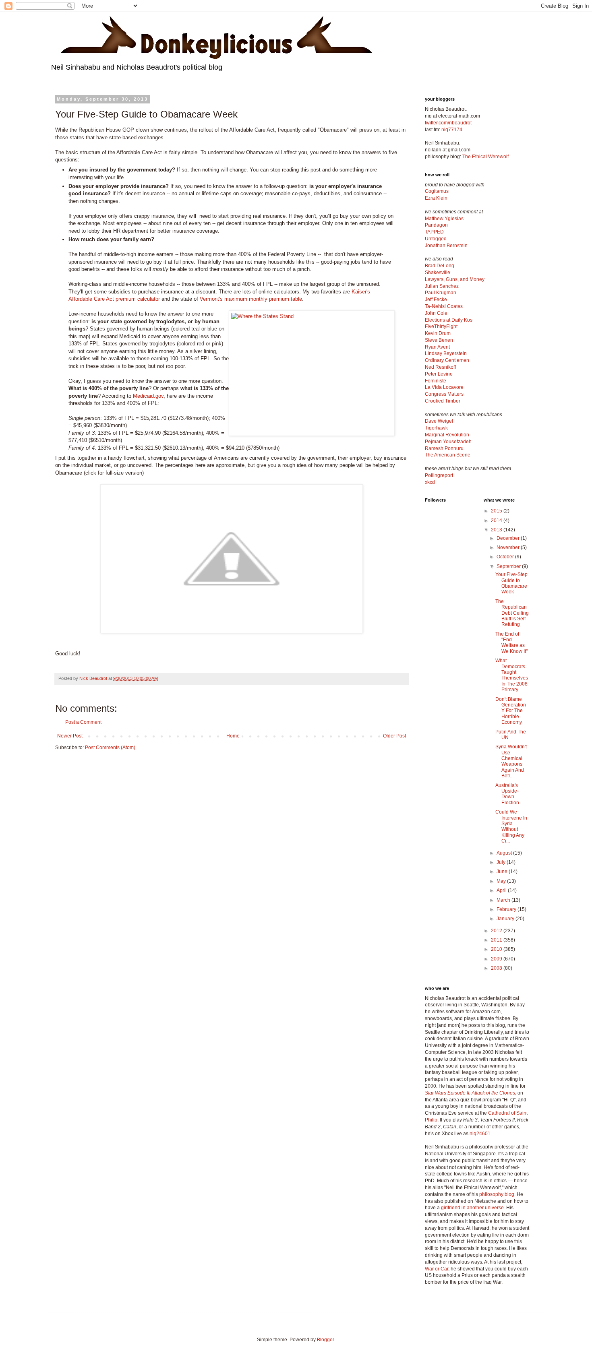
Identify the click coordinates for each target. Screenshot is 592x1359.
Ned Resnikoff (440, 367)
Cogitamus (437, 191)
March (504, 900)
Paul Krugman (440, 292)
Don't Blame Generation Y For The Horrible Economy (510, 710)
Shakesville (437, 272)
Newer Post (70, 736)
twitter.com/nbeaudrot (448, 123)
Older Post (394, 736)
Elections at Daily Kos (448, 320)
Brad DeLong (439, 265)
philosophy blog (496, 1194)
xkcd (430, 482)
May (502, 881)
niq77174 (451, 129)
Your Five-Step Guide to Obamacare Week (511, 583)
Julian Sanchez (442, 286)
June (503, 871)
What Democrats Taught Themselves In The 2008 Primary (511, 675)
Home (233, 736)
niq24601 (480, 1133)
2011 (497, 940)
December (509, 538)
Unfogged (436, 239)
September (509, 566)
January (506, 918)
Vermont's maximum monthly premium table (251, 299)
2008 (497, 968)
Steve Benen (439, 340)
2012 (497, 931)
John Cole (436, 313)
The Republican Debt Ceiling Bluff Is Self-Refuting (512, 613)
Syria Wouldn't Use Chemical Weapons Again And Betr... (511, 761)
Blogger (325, 1339)
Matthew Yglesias (444, 218)
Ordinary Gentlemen (447, 360)
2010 (497, 949)
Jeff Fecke (436, 299)
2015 (497, 511)
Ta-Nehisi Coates (444, 306)
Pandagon (436, 225)
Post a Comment (83, 722)
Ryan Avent (437, 347)
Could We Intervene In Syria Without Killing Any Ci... (511, 826)
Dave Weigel (439, 421)
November (509, 547)
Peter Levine (439, 374)
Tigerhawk (436, 428)
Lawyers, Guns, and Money (454, 279)
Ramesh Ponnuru (444, 448)
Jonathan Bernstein (446, 245)
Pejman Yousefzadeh (448, 441)
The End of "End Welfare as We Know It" (511, 642)
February (507, 909)
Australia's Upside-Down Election (507, 794)
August (505, 853)
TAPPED (434, 232)
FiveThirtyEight (441, 326)
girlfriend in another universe (472, 1207)
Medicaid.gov (148, 396)
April (502, 890)
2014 (497, 520)
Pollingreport (439, 475)
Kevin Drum (438, 333)
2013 (497, 530)
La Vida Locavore (444, 387)
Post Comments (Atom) (110, 747)
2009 (497, 959)
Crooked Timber (442, 401)
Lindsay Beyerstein (446, 353)
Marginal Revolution (447, 435)
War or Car (436, 1269)
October (506, 557)
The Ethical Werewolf (485, 156)
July (502, 862)
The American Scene (447, 455)
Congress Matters (444, 394)
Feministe (435, 381)
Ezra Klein (436, 198)
